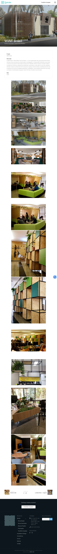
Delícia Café (13, 492)
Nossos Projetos (22, 526)
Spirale (18, 518)
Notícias (19, 541)
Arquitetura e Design (21, 533)
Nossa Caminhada (22, 523)
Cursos (18, 538)
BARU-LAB (32, 551)
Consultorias (20, 536)
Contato (19, 543)
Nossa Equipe (21, 520)
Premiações (21, 528)
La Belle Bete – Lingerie (41, 492)
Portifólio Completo (45, 2)
